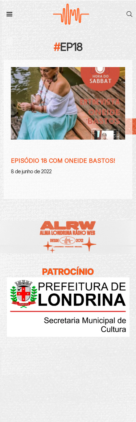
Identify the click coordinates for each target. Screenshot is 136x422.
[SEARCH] (129, 14)
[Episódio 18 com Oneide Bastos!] (68, 103)
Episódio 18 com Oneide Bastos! (63, 160)
